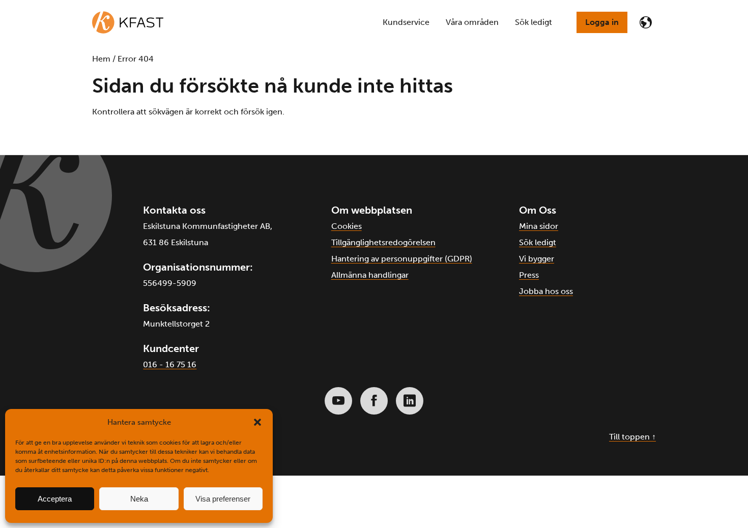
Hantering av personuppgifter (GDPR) (401, 258)
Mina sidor (538, 226)
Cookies (346, 226)
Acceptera (55, 498)
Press (529, 275)
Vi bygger (536, 258)
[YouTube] (338, 401)
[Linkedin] (409, 401)
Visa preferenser (222, 498)
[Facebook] (374, 401)
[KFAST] (127, 22)
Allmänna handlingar (370, 275)
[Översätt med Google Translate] (646, 22)
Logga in (602, 22)
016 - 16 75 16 (169, 364)
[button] (257, 422)
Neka (139, 498)
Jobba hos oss (546, 291)
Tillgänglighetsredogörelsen (383, 242)
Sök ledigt (537, 242)
